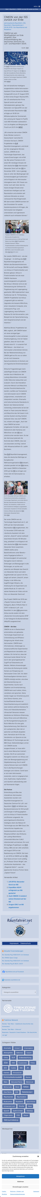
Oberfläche (8, 1092)
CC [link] (12, 252)
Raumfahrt (8, 25)
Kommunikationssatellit (13, 1077)
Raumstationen (17, 25)
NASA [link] (7, 66)
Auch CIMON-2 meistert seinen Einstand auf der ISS (18, 899)
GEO (5, 1068)
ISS (21, 1068)
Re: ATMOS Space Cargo (10, 957)
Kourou (28, 1077)
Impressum (36, 1191)
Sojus (30, 1106)
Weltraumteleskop (11, 1120)
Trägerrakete (8, 1115)
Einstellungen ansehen (20, 1187)
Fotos (33, 1063)
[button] (38, 1156)
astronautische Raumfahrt (13, 23)
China (6, 1058)
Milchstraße (8, 1087)
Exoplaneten (22, 1063)
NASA (26, 1087)
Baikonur (19, 1053)
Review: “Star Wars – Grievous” (11, 1029)
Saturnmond (31, 1102)
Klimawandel (17, 1073)
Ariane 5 (17, 1048)
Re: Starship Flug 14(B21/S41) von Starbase (15, 955)
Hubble (13, 1068)
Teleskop (29, 1111)
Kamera (6, 1073)
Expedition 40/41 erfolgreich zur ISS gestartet (15, 890)
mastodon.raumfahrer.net (12, 980)
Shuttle (21, 1106)
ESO (13, 1063)
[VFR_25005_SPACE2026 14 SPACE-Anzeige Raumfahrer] (20, 1139)
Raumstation (21, 1097)
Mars (5, 1082)
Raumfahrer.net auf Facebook (14, 971)
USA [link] (18, 610)
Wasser (25, 1115)
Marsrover (29, 1082)
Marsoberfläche (16, 1082)
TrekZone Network (11, 1020)
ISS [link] (23, 71)
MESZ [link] (20, 127)
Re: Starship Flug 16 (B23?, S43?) (12, 963)
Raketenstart (27, 1092)
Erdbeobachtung (25, 1058)
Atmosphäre (8, 1053)
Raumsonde (8, 1097)
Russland (19, 1101)
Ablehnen (20, 1181)
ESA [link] (16, 166)
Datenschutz (25, 943)
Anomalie (7, 1048)
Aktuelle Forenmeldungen (13, 951)
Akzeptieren (20, 1176)
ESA (6, 1063)
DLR (13, 1057)
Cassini (29, 1053)
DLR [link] (27, 48)
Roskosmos (8, 1102)
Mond (17, 1087)
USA (18, 1115)
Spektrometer (18, 1111)
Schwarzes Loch (9, 1106)
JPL (28, 1068)
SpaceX (6, 1111)
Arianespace (28, 1048)
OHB (16, 1092)
